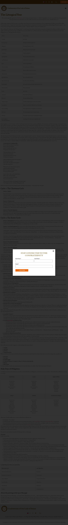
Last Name (37, 258)
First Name (18, 258)
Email (17, 264)
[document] (34, 262)
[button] (53, 251)
